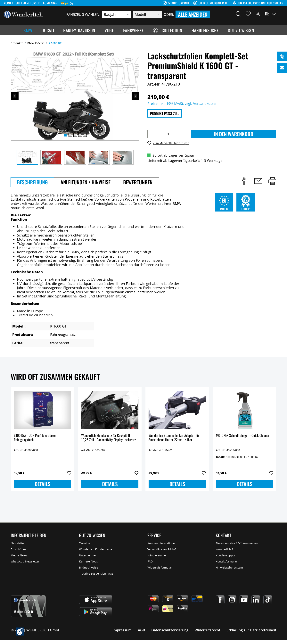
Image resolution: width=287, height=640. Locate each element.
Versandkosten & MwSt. (162, 549)
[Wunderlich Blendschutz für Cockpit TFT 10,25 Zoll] (109, 409)
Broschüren (18, 549)
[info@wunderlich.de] (282, 68)
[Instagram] (232, 599)
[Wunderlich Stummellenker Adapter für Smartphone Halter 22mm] (177, 409)
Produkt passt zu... (164, 113)
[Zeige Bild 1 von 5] (65, 135)
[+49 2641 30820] (282, 56)
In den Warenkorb (233, 134)
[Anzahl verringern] (151, 134)
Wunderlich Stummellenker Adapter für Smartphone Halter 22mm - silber (174, 437)
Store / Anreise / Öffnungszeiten (237, 543)
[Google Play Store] (95, 611)
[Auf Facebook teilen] (244, 181)
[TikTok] (267, 599)
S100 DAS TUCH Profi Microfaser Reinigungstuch (35, 437)
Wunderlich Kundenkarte (95, 549)
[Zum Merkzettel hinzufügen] (69, 473)
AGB (141, 630)
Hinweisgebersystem (229, 567)
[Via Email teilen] (258, 181)
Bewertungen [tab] (137, 182)
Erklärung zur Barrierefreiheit (251, 630)
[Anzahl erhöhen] (185, 134)
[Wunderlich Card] (28, 606)
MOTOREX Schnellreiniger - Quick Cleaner (242, 435)
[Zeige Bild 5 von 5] (85, 135)
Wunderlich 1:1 (226, 549)
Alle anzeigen (192, 14)
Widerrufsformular (159, 567)
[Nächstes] (135, 96)
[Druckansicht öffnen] (272, 181)
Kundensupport (226, 555)
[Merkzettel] (248, 14)
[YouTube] (244, 599)
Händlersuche (156, 555)
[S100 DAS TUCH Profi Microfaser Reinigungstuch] (42, 409)
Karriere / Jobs (88, 561)
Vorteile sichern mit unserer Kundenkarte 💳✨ (36, 3)
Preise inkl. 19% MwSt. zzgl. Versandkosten (182, 103)
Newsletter (18, 543)
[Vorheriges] (15, 96)
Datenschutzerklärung (169, 630)
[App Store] (95, 599)
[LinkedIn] (255, 599)
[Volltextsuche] (238, 14)
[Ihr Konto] (258, 14)
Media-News (19, 555)
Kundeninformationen (161, 543)
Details (42, 484)
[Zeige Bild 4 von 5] (80, 135)
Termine (84, 543)
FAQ (150, 561)
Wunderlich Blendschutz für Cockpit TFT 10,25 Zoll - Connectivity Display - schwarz (108, 437)
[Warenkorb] (280, 14)
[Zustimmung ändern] (20, 632)
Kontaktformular (226, 561)
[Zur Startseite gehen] (23, 14)
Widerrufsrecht (207, 630)
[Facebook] (220, 599)
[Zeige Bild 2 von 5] (70, 135)
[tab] (32, 182)
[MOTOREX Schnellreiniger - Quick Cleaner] (244, 409)
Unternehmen (88, 555)
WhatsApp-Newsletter (25, 561)
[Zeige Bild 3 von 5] (75, 135)
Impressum (122, 630)
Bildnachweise (88, 567)
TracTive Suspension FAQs (96, 573)
